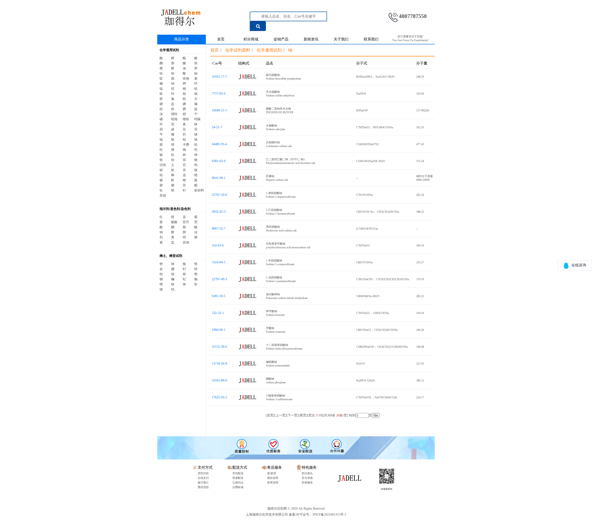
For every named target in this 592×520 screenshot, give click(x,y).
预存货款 (203, 487)
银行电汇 (203, 482)
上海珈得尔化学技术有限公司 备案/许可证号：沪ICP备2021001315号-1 (296, 514)
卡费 (186, 144)
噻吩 (186, 119)
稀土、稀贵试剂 (171, 256)
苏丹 (186, 222)
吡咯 (174, 119)
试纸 (163, 165)
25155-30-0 (219, 346)
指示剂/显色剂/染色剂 (175, 209)
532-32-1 (218, 313)
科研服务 (307, 482)
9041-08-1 (218, 178)
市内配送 (238, 473)
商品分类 (181, 39)
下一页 (292, 415)
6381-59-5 (218, 296)
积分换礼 (307, 473)
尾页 (303, 415)
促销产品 (281, 39)
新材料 (199, 190)
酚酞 (174, 222)
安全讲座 (307, 478)
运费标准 (238, 487)
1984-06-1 (218, 330)
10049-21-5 (219, 110)
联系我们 (371, 39)
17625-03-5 (219, 397)
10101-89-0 (219, 380)
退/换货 (271, 473)
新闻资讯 (311, 39)
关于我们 (341, 39)
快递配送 (238, 478)
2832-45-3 (218, 211)
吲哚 (197, 119)
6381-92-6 (218, 161)
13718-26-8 (219, 363)
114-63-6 (218, 245)
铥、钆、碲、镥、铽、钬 (176, 290)
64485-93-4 (219, 144)
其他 (163, 195)
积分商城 (251, 39)
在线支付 (203, 478)
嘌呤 (174, 114)
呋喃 (186, 78)
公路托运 (238, 482)
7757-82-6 (218, 93)
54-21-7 (217, 127)
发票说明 (272, 482)
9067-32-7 (218, 228)
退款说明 (272, 478)
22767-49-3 (219, 279)
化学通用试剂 (169, 50)
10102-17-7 (219, 76)
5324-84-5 (218, 262)
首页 (221, 39)
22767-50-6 (219, 195)
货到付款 (203, 473)
